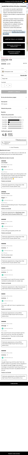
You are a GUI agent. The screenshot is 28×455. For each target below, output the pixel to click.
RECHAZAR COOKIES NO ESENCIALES (14, 46)
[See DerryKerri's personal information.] (8, 166)
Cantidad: (3, 82)
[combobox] (14, 71)
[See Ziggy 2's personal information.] (6, 197)
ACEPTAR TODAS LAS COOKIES (14, 39)
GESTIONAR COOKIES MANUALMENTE (14, 52)
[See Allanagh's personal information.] (7, 325)
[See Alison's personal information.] (6, 223)
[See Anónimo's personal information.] (7, 247)
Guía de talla (23, 75)
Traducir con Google (6, 181)
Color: (2, 68)
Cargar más (14, 383)
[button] (14, 108)
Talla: (2, 75)
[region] (14, 31)
